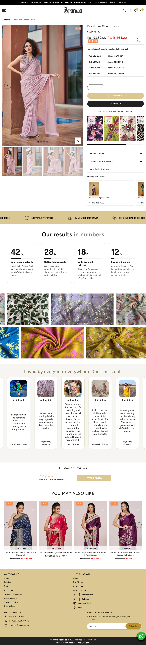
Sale (6, 586)
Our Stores (78, 582)
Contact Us (78, 586)
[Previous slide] (91, 193)
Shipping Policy (11, 602)
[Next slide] (139, 193)
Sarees (7, 578)
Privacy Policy (10, 598)
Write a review (94, 477)
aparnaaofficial (84, 603)
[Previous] (7, 85)
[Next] (77, 85)
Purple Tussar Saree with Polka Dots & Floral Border (90, 553)
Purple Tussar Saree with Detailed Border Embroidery (125, 553)
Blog (79, 607)
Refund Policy (10, 606)
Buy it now (115, 104)
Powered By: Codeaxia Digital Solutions (73, 643)
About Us (77, 578)
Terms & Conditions (13, 594)
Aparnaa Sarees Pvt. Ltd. (85, 640)
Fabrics (7, 582)
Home (7, 20)
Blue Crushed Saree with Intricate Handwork (21, 553)
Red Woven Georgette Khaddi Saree (55, 552)
